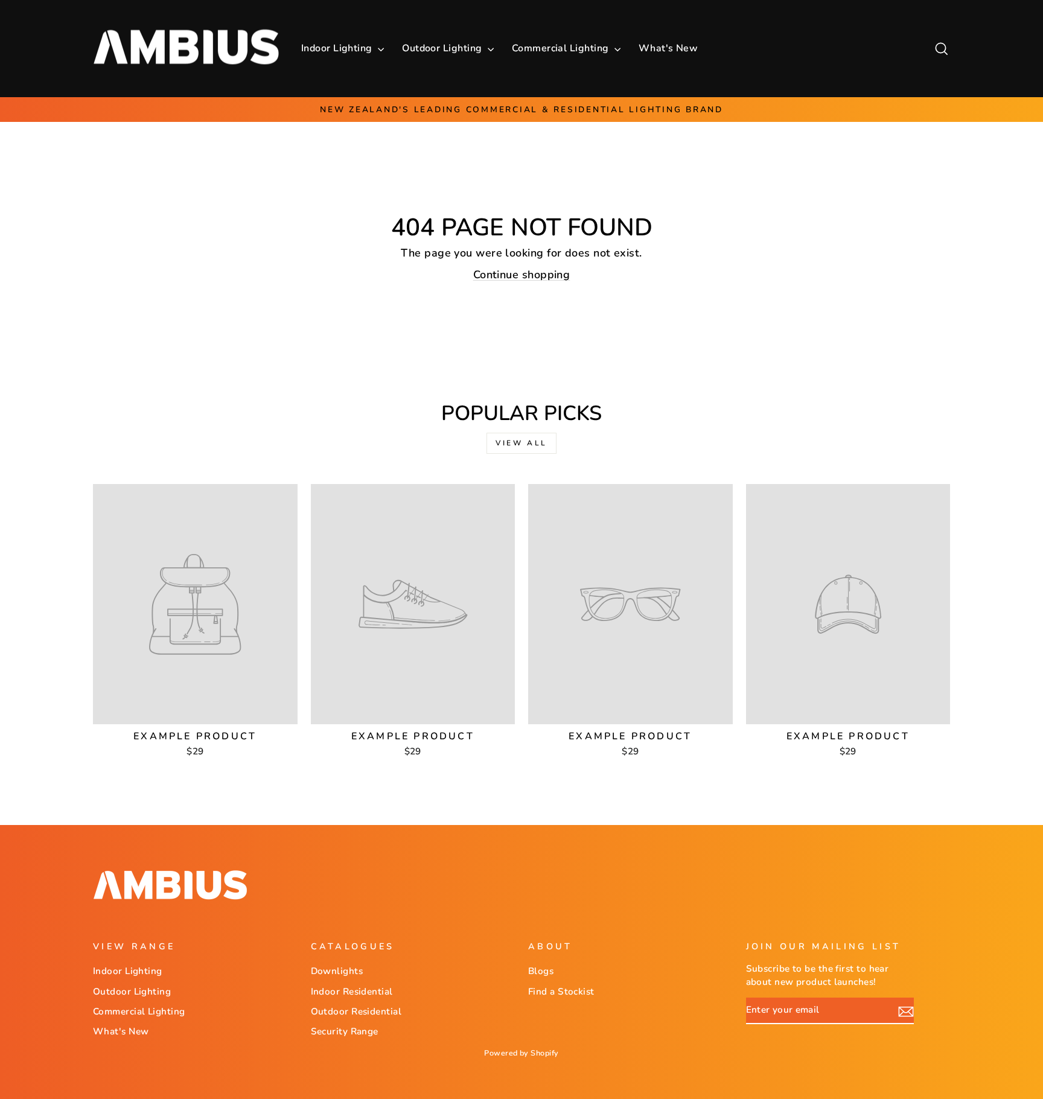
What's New (668, 48)
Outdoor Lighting (443, 48)
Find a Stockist (561, 992)
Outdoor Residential (356, 1011)
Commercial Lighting (561, 48)
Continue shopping (521, 274)
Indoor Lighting (338, 48)
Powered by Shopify (521, 1053)
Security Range (344, 1031)
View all (521, 443)
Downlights (337, 971)
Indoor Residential (352, 992)
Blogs (540, 971)
